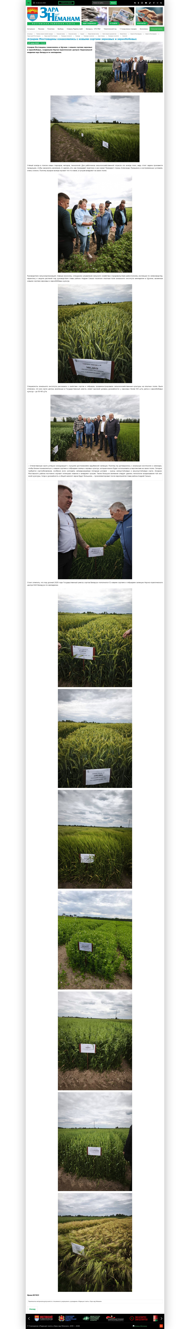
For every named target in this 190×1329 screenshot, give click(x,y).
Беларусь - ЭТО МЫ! (93, 29)
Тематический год (110, 29)
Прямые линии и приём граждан (44, 33)
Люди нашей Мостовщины (33, 36)
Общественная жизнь (93, 33)
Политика (50, 29)
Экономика (144, 29)
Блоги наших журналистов (109, 33)
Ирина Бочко (123, 33)
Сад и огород (101, 36)
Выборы (61, 29)
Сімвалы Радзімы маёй (75, 29)
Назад (32, 1309)
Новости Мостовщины (136, 33)
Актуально (31, 29)
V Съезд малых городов (128, 29)
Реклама (41, 29)
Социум (82, 33)
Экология (124, 36)
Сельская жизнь (156, 29)
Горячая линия (66, 3)
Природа (77, 36)
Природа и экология (66, 36)
